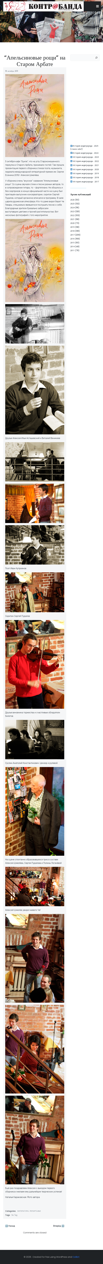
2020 (72, 223)
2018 (72, 231)
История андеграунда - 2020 (85, 169)
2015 (72, 242)
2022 (72, 215)
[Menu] (97, 6)
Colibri (76, 1256)
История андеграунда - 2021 (85, 165)
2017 (72, 235)
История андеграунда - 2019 (85, 173)
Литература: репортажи (29, 1211)
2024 (72, 207)
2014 (72, 246)
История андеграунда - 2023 (85, 157)
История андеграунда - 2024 (85, 153)
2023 (72, 211)
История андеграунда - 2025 (85, 146)
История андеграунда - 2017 (85, 181)
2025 (72, 203)
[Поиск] (96, 58)
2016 (72, 238)
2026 (72, 199)
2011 (72, 250)
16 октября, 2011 (11, 71)
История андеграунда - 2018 (85, 177)
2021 (72, 219)
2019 (72, 227)
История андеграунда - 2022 (85, 161)
